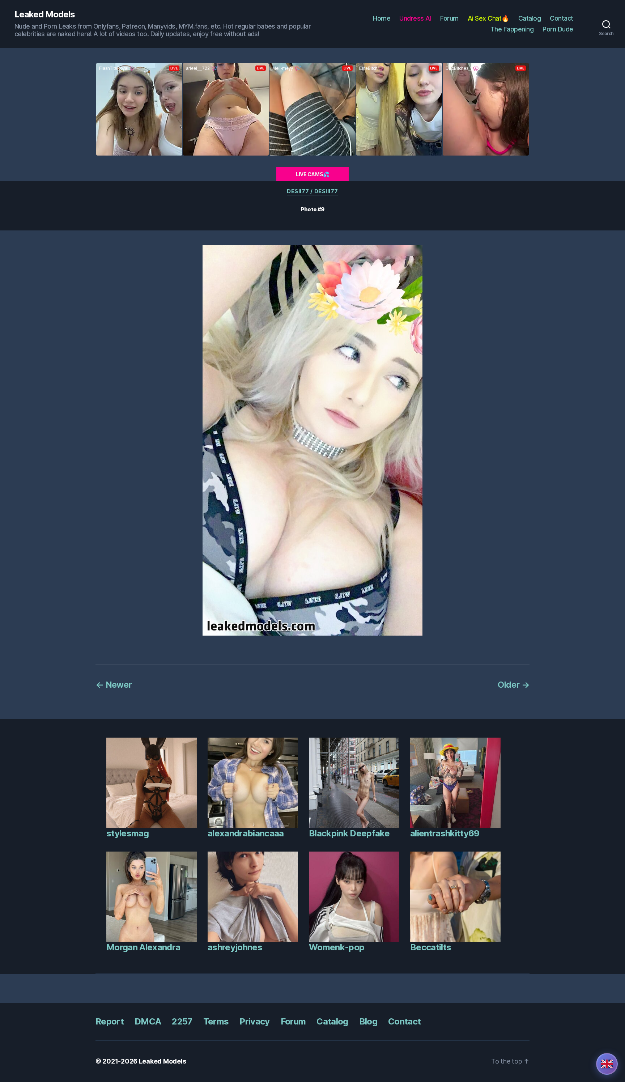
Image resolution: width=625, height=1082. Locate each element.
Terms (216, 1021)
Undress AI (415, 18)
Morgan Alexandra (143, 947)
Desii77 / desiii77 (312, 191)
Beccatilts (430, 947)
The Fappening (512, 29)
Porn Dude (558, 29)
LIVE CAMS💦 (312, 174)
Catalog (529, 18)
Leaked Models (44, 14)
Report (109, 1021)
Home (381, 18)
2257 (182, 1021)
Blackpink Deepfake (349, 833)
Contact (561, 18)
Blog (368, 1021)
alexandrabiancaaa (246, 833)
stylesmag (127, 833)
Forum (449, 18)
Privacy (254, 1021)
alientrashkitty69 (445, 833)
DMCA (148, 1021)
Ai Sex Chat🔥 (488, 18)
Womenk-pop (336, 947)
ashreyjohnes (235, 947)
